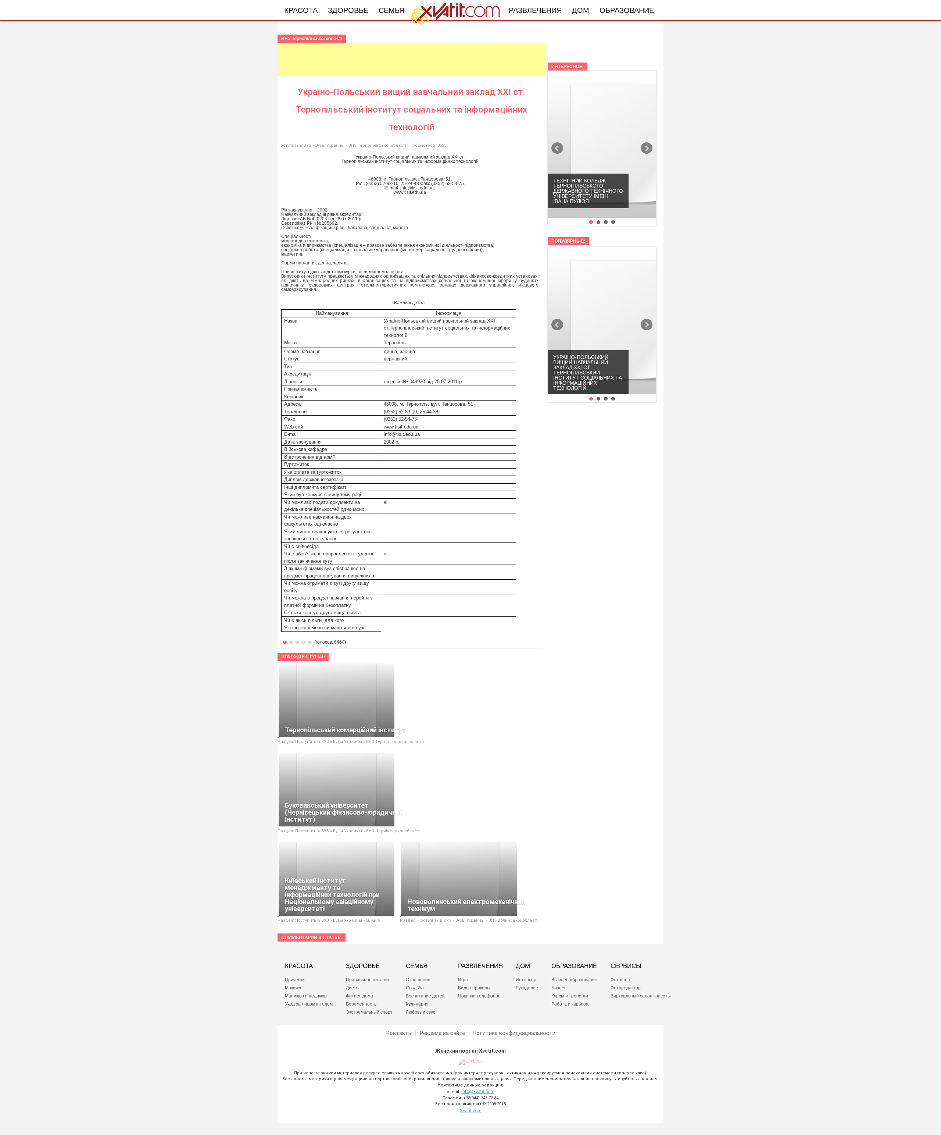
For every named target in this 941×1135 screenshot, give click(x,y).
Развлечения (535, 10)
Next (646, 148)
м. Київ (373, 920)
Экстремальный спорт (369, 1012)
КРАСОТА (299, 966)
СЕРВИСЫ (626, 966)
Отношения (418, 979)
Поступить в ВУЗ (294, 145)
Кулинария (417, 1004)
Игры (463, 979)
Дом (580, 10)
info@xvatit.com (477, 1091)
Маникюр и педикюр (306, 996)
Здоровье (348, 10)
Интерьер (526, 979)
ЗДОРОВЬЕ (363, 966)
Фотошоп (620, 979)
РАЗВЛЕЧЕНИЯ (480, 966)
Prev (557, 148)
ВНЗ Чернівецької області (393, 831)
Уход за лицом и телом (309, 1004)
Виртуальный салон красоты (641, 996)
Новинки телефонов (479, 996)
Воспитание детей (425, 996)
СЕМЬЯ (416, 966)
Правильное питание (368, 979)
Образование (627, 10)
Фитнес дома (359, 996)
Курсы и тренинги (569, 996)
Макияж (293, 987)
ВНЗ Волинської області (513, 920)
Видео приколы (474, 987)
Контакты (399, 1033)
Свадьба (415, 987)
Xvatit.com (471, 1110)
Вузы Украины (329, 145)
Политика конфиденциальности (513, 1033)
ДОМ (523, 966)
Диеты (352, 987)
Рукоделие (527, 987)
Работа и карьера (569, 1004)
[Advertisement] (411, 59)
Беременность (361, 1004)
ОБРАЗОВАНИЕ (574, 966)
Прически (295, 979)
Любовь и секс (420, 1012)
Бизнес (558, 987)
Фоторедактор (626, 987)
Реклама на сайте (442, 1033)
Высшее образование (574, 979)
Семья (391, 10)
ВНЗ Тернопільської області (377, 145)
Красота (301, 10)
